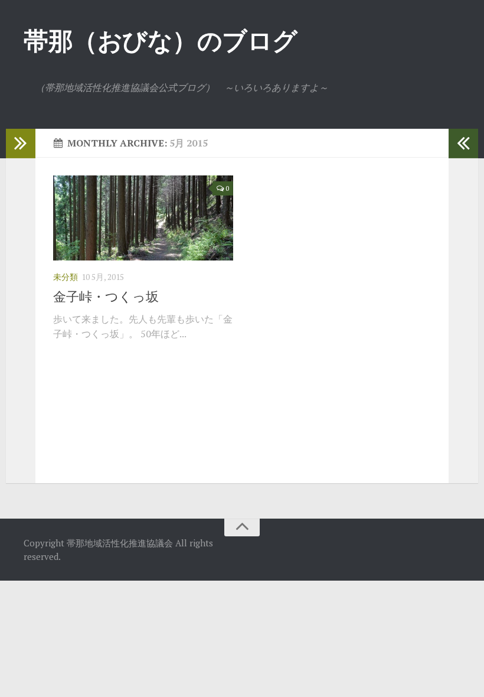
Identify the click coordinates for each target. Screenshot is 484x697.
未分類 (65, 276)
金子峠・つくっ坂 (106, 296)
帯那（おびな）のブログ (160, 40)
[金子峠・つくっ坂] (143, 217)
